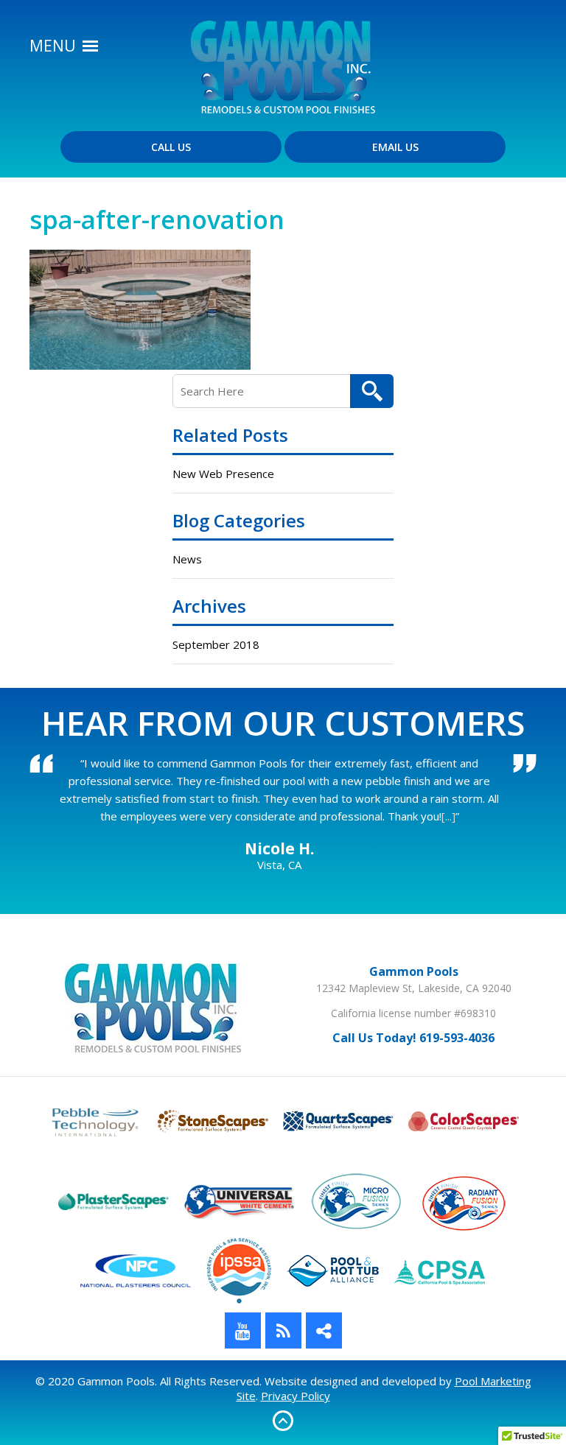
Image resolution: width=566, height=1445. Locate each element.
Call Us (171, 147)
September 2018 (215, 644)
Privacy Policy (295, 1395)
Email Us (395, 147)
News (187, 559)
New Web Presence (223, 473)
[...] (448, 816)
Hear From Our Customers (283, 722)
